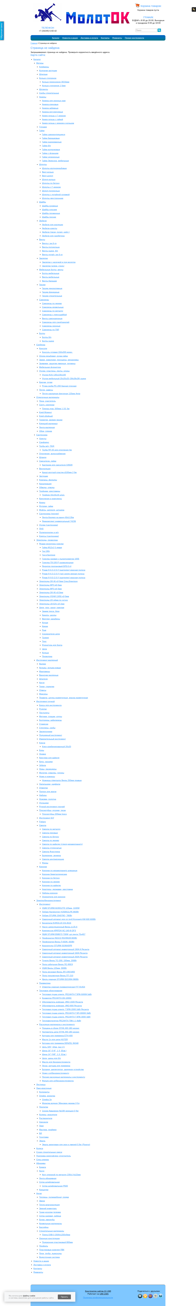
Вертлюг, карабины (51, 619)
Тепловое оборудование (50, 990)
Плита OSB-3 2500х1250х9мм (56, 1234)
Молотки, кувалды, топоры (51, 773)
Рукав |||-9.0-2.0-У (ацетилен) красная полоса (63, 577)
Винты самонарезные (52, 318)
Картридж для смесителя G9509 (57, 465)
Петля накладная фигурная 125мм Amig (61, 393)
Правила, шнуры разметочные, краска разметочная (63, 697)
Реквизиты (117, 38)
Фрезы (45, 863)
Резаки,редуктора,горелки (51, 544)
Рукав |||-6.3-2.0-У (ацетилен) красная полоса (63, 570)
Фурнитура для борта (52, 645)
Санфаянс (44, 442)
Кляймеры (44, 67)
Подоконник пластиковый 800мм (57, 1242)
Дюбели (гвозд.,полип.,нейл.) (56, 232)
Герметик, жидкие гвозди (50, 420)
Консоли (43, 348)
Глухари (43, 127)
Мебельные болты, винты (51, 269)
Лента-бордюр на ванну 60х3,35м (58, 517)
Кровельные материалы (50, 1223)
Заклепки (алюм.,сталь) (53, 266)
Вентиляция (45, 468)
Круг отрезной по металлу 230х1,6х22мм (61, 1174)
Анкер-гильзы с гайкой (52, 119)
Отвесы (42, 690)
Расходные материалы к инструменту (57, 1024)
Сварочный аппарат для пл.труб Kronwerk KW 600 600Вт (69, 919)
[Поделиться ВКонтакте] (140, 1296)
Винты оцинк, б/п (50, 251)
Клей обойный (46, 416)
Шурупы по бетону (51, 183)
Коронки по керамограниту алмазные (59, 870)
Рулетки (43, 709)
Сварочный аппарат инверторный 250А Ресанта (65, 957)
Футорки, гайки (46, 506)
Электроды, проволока (47, 540)
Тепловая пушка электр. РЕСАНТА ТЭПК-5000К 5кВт (67, 994)
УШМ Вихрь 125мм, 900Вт (54, 968)
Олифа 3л (47, 1099)
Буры (41, 750)
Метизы (39, 63)
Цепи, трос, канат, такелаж (51, 607)
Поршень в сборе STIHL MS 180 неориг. (60, 1028)
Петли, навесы (46, 390)
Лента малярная (47, 427)
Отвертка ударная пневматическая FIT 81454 (63, 987)
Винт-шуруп (47, 176)
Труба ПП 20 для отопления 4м (57, 450)
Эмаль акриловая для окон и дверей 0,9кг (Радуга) (66, 1144)
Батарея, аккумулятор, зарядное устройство (63, 1069)
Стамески (43, 724)
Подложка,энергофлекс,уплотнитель (53, 1156)
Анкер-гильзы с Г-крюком (54, 116)
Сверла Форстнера (51, 851)
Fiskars (42, 821)
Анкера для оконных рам (54, 100)
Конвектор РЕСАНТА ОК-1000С (57, 998)
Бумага (42, 1167)
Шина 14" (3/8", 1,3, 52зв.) (54, 1054)
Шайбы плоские (49, 209)
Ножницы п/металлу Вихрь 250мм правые (62, 780)
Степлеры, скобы (47, 728)
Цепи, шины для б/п (51, 1058)
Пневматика (45, 983)
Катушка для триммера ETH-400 (57, 1035)
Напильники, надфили (49, 784)
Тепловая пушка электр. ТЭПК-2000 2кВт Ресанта (65, 1009)
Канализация (45, 484)
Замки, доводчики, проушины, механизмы (59, 360)
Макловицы (44, 671)
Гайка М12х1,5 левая (52, 547)
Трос (44, 641)
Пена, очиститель (47, 401)
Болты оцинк (48, 341)
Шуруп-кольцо (48, 179)
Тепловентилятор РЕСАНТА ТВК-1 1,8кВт (61, 1021)
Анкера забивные (50, 108)
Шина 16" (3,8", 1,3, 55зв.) (54, 1050)
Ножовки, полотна (47, 799)
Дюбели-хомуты (49, 228)
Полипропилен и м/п (49, 532)
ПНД (41, 529)
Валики (42, 664)
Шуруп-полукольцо (51, 191)
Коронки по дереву (51, 882)
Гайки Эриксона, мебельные (55, 161)
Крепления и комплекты (50, 498)
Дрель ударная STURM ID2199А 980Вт (60, 979)
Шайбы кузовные (50, 206)
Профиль (43, 1246)
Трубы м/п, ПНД (46, 446)
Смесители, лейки (47, 461)
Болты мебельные (50, 273)
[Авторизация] (194, 9)
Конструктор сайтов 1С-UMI (98, 1291)
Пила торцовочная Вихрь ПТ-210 (57, 975)
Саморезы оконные (51, 326)
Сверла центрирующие (53, 859)
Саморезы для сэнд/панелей (55, 322)
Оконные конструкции (49, 1238)
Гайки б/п (46, 145)
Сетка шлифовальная (49, 1182)
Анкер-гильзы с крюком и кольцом (58, 123)
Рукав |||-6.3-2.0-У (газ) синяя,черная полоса (63, 574)
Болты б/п (46, 337)
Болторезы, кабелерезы (50, 720)
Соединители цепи (51, 634)
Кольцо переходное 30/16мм (55, 82)
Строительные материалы (51, 1231)
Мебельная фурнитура (50, 367)
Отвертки (43, 788)
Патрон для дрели (47, 791)
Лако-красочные (44, 1088)
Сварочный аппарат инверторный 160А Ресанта (65, 953)
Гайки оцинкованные (52, 142)
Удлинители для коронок (53, 897)
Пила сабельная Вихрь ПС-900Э (57, 964)
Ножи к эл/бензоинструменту (55, 1073)
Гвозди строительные (52, 296)
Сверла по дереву (50, 840)
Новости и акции (70, 38)
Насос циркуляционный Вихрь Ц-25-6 (59, 927)
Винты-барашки (49, 281)
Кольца (45, 652)
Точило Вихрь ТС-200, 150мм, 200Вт (59, 960)
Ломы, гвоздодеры (48, 769)
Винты (42, 239)
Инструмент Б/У (46, 818)
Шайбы (42, 202)
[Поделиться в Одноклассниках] (145, 1296)
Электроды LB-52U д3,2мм (51, 604)
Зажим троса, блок (50, 611)
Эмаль (42, 1141)
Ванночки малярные (48, 675)
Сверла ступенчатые (52, 848)
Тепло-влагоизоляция (49, 1205)
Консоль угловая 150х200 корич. (57, 352)
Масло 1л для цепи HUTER (55, 1039)
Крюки (45, 626)
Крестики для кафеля (49, 758)
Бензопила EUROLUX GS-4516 (56, 923)
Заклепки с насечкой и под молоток (58, 262)
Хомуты (42, 438)
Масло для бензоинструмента (56, 1062)
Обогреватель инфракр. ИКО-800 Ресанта (62, 1005)
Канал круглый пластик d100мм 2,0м (59, 472)
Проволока (47, 656)
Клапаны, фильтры (48, 480)
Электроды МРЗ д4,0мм (50, 589)
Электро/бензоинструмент (48, 900)
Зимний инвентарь (48, 1208)
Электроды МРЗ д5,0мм (50, 585)
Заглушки (43, 476)
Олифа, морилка (47, 1096)
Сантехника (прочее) (49, 513)
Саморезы (44, 300)
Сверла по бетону (50, 837)
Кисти (41, 682)
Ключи (42, 743)
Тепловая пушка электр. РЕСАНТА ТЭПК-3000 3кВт (66, 1017)
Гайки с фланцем (50, 153)
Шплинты (43, 89)
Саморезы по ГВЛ (50, 329)
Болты (42, 333)
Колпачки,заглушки (48, 70)
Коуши (45, 622)
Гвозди (42, 284)
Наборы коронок (50, 893)
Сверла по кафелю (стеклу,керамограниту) (62, 844)
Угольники (44, 803)
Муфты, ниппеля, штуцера (51, 510)
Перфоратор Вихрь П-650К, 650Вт (58, 942)
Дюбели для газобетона (53, 236)
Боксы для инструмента (50, 705)
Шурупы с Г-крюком (51, 187)
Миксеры (43, 694)
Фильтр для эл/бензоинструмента (58, 1081)
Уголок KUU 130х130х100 (54, 375)
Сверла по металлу (51, 829)
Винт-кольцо (48, 172)
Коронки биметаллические (54, 874)
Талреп (45, 637)
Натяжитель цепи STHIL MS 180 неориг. (60, 1032)
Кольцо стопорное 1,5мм (54, 85)
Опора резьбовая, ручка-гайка (53, 356)
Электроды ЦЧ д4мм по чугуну (53, 600)
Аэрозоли (43, 1122)
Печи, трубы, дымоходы (50, 1253)
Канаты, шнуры (49, 615)
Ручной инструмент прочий (52, 806)
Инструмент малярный (47, 660)
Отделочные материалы (47, 397)
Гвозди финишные (50, 292)
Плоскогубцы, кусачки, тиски (52, 810)
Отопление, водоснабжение (52, 453)
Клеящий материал (48, 423)
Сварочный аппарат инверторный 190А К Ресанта (65, 949)
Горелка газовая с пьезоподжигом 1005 (60, 559)
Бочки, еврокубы (47, 1219)
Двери (42, 1201)
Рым (44, 630)
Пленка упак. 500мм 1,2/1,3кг (56, 408)
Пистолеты (44, 713)
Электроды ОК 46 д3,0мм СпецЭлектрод (58, 581)
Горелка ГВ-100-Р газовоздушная (57, 562)
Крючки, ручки (45, 382)
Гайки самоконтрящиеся (53, 134)
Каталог (55, 38)
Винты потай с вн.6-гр (52, 254)
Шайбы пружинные (51, 213)
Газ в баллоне (48, 555)
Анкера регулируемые (52, 112)
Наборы (43, 795)
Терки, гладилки (46, 686)
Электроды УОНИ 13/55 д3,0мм (54, 596)
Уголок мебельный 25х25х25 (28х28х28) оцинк (64, 378)
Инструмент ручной (45, 701)
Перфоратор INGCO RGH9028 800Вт (59, 938)
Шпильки (43, 74)
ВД (40, 1133)
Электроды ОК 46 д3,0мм (51, 592)
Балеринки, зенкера (51, 855)
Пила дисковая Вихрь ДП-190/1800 (58, 972)
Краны (42, 502)
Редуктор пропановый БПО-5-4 (56, 566)
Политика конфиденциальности (98, 1297)
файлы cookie (29, 1296)
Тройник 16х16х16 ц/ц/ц (53, 495)
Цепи (44, 649)
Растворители (45, 1118)
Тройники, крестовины (49, 491)
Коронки (43, 866)
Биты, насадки (46, 761)
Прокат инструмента (134, 38)
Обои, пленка (45, 431)
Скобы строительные (49, 93)
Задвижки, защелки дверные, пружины (57, 363)
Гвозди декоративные (52, 288)
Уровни (42, 754)
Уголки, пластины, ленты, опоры (54, 371)
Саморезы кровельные (53, 307)
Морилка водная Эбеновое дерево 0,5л (60, 1103)
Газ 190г (46, 551)
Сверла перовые (50, 833)
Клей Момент (45, 412)
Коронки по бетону (51, 878)
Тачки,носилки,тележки (50, 1212)
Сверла (42, 825)
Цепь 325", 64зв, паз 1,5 (53, 1047)
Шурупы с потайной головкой (56, 194)
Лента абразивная (47, 1178)
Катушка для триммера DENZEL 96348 (60, 1043)
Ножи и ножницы (47, 776)
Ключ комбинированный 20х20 (56, 746)
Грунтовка (43, 1137)
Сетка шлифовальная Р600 (55, 1186)
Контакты (105, 38)
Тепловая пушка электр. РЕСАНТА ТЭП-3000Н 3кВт (66, 1013)
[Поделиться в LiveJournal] (155, 1296)
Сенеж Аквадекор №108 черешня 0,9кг (60, 1111)
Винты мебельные (50, 277)
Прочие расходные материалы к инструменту (63, 1077)
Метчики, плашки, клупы (50, 716)
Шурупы (43, 164)
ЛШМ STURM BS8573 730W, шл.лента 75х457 (63, 934)
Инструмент (44, 904)
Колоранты (44, 1092)
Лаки (41, 1126)
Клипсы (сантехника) (49, 536)
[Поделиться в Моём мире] (150, 1296)
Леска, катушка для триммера (56, 1066)
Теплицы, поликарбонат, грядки (54, 1197)
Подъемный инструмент (50, 735)
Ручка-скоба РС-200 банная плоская (59, 386)
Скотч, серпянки (46, 405)
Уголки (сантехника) (48, 525)
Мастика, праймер (48, 1129)
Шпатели (43, 679)
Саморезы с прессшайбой (54, 314)
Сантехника (41, 435)
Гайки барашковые (51, 138)
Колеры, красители (48, 1114)
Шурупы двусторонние (52, 198)
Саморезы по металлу (52, 311)
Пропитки (43, 1107)
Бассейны (43, 1227)
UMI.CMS (104, 1294)
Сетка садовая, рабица (50, 1216)
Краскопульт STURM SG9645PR (57, 945)
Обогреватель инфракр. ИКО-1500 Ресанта (62, 1002)
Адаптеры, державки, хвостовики (57, 889)
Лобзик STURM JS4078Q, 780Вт (57, 915)
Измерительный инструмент (52, 739)
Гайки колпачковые (51, 149)
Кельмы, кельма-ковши (50, 668)
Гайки (41, 130)
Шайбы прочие (49, 217)
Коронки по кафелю (51, 885)
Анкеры (42, 97)
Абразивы (40, 1163)
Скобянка (40, 345)
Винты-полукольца (51, 247)
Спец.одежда (42, 1159)
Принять (64, 1297)
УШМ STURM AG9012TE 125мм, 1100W (60, 908)
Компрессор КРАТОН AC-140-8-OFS (59, 930)
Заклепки (43, 258)
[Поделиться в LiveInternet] (160, 1296)
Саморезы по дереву (52, 303)
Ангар (39, 1193)
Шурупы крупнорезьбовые (54, 168)
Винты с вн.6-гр (49, 243)
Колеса (39, 1148)
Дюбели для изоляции (52, 224)
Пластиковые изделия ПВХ (51, 1250)
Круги (41, 1171)
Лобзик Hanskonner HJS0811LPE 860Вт (60, 912)
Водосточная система (49, 1257)
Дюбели (43, 221)
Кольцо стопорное (47, 78)
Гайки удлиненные (51, 157)
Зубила (42, 765)
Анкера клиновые (50, 104)
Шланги (42, 457)
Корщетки (43, 1189)
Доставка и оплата (89, 38)
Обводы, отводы (47, 487)
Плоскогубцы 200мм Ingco (54, 814)
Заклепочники (45, 731)
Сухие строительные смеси (49, 1152)
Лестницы (40, 1084)
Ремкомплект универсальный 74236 (59, 521)
